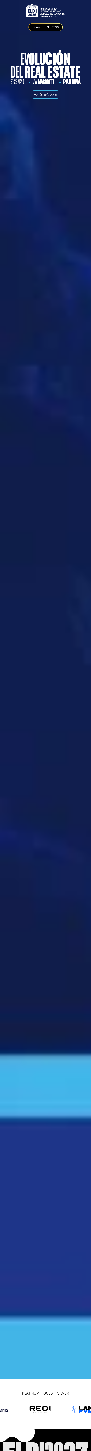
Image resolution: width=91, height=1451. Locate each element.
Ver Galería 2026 (45, 94)
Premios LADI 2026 (46, 27)
